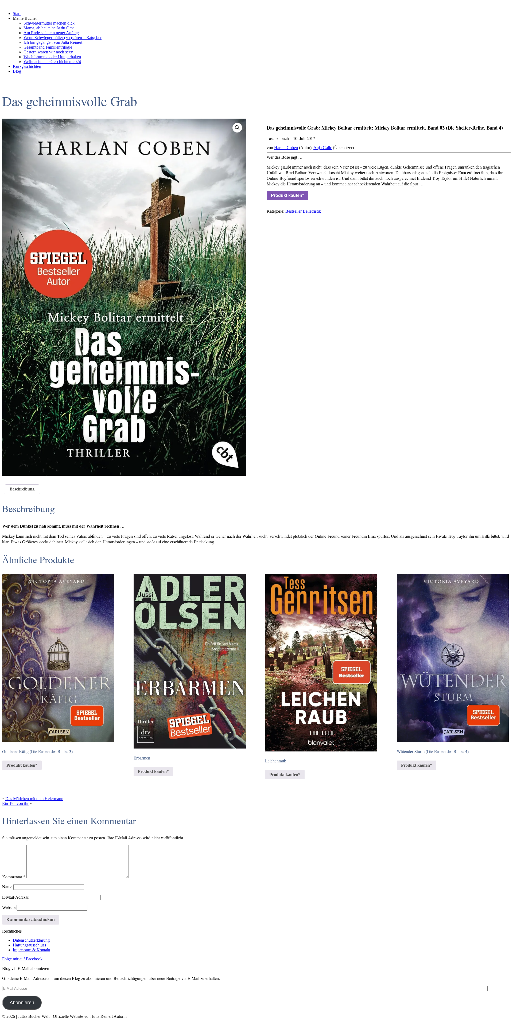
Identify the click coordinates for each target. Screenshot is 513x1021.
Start (17, 13)
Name (7, 886)
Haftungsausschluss (29, 945)
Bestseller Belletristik (303, 211)
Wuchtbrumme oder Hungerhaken (52, 56)
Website (8, 907)
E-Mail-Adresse (15, 897)
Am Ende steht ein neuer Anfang (51, 32)
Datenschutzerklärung (31, 940)
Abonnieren (22, 1002)
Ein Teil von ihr (15, 803)
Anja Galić (322, 147)
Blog (17, 71)
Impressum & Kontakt (31, 950)
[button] (237, 128)
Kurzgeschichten (27, 66)
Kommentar (13, 876)
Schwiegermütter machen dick (49, 23)
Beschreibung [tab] (22, 489)
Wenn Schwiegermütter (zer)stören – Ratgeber (63, 37)
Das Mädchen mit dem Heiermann (34, 798)
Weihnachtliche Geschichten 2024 (52, 61)
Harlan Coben (286, 147)
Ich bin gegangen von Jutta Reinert (53, 42)
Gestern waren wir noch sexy (48, 52)
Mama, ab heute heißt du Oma (49, 28)
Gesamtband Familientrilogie (48, 47)
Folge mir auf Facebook (22, 959)
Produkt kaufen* (287, 195)
